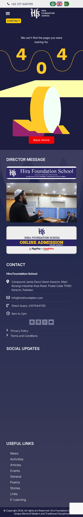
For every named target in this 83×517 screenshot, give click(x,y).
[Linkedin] (38, 322)
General (15, 476)
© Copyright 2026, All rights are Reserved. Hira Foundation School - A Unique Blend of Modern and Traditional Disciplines (41, 512)
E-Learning (18, 500)
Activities (16, 459)
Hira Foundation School (48, 13)
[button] (8, 13)
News (14, 453)
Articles (15, 465)
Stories (15, 488)
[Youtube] (51, 322)
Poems (15, 482)
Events (15, 471)
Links (14, 494)
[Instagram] (44, 322)
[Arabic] (53, 3)
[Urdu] (66, 3)
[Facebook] (32, 322)
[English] (59, 3)
